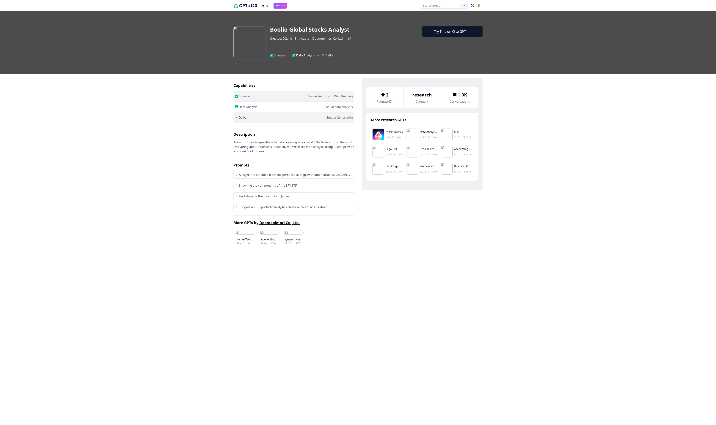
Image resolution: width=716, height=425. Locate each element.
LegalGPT (391, 149)
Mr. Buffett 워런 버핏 (249, 239)
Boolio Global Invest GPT (276, 239)
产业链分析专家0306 (398, 132)
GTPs (265, 5)
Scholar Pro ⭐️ (429, 149)
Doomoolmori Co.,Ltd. (327, 39)
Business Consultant (467, 166)
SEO (456, 132)
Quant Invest (293, 239)
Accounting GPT (464, 149)
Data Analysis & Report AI (436, 132)
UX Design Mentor (397, 166)
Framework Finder (431, 166)
